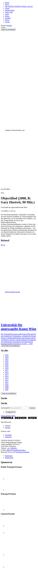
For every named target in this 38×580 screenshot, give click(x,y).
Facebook (19, 452)
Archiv (7, 22)
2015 (6, 374)
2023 (6, 359)
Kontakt (7, 18)
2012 (6, 380)
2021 (6, 363)
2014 (6, 376)
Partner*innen (9, 10)
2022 (6, 361)
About (7, 8)
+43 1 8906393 (12, 448)
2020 (6, 365)
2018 (6, 368)
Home (7, 3)
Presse (7, 16)
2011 (6, 382)
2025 (6, 355)
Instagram (26, 452)
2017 (6, 370)
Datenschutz (9, 458)
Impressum (8, 456)
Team (7, 14)
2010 (6, 384)
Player (7, 20)
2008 (6, 388)
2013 (6, 378)
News (7, 4)
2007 (6, 390)
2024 (6, 357)
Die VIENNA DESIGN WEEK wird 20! (19, 6)
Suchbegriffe (5, 408)
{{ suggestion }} (10, 412)
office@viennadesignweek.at (16, 450)
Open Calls (9, 12)
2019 (6, 366)
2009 (6, 386)
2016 (6, 372)
